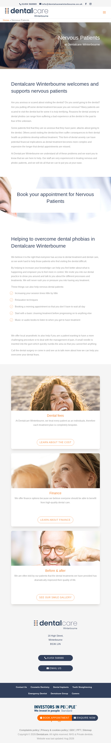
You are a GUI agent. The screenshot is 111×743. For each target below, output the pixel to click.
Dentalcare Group (59, 693)
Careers (75, 693)
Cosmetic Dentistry (40, 687)
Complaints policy (29, 730)
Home (6, 20)
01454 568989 (55, 658)
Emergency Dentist (37, 693)
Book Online (56, 53)
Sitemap (87, 730)
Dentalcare (42, 734)
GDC (72, 730)
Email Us (55, 668)
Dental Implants (61, 687)
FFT (79, 730)
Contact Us (21, 687)
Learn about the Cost (55, 442)
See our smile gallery (55, 597)
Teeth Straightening (82, 687)
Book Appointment (54, 718)
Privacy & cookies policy (54, 730)
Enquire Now (84, 718)
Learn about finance (55, 520)
